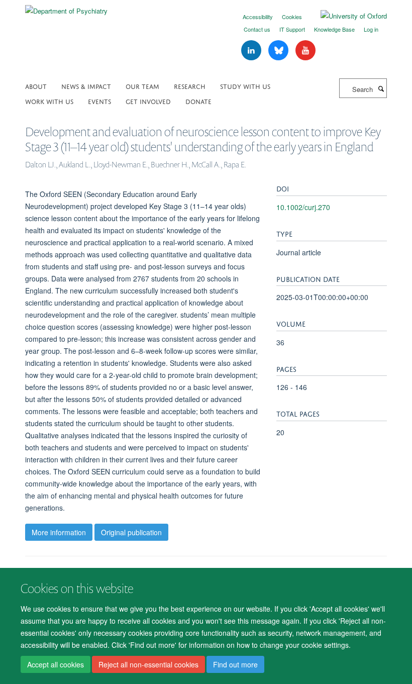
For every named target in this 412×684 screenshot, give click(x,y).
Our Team (142, 85)
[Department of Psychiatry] (66, 7)
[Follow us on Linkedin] (252, 50)
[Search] (380, 88)
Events (99, 101)
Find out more (235, 664)
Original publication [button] (131, 532)
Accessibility (258, 17)
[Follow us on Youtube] (305, 50)
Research (189, 85)
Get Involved (148, 101)
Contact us (257, 29)
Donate (198, 101)
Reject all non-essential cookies (148, 664)
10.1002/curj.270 (303, 207)
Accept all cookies (55, 664)
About (36, 85)
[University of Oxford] (346, 16)
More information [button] (59, 532)
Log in (371, 29)
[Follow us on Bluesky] (279, 50)
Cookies (292, 17)
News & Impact (86, 85)
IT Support (292, 29)
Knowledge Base (334, 29)
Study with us (245, 85)
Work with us (49, 101)
